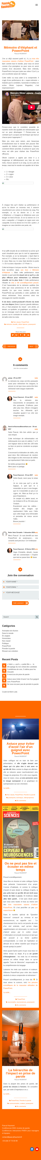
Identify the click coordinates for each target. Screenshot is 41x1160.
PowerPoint (25, 322)
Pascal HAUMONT (20, 53)
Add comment (18, 603)
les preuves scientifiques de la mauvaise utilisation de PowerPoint (20, 985)
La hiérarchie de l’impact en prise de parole (20, 1073)
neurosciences (21, 1002)
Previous (11, 346)
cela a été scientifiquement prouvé (24, 283)
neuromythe (12, 1002)
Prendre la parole (8, 648)
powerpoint (32, 324)
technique (19, 797)
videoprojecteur (29, 797)
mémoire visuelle (11, 324)
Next (31, 346)
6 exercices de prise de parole (18, 674)
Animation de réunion (10, 631)
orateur (22, 1103)
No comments (21, 800)
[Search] (37, 617)
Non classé (17, 322)
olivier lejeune (22, 324)
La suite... (7, 788)
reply (36, 378)
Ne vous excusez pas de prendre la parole (23, 684)
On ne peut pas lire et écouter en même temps (20, 867)
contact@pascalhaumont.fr (12, 1137)
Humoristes (6, 638)
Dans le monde (7, 633)
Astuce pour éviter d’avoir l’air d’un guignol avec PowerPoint (20, 748)
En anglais (6, 636)
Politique (5, 643)
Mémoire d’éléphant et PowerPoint (20, 49)
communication (14, 1103)
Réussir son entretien (10, 651)
